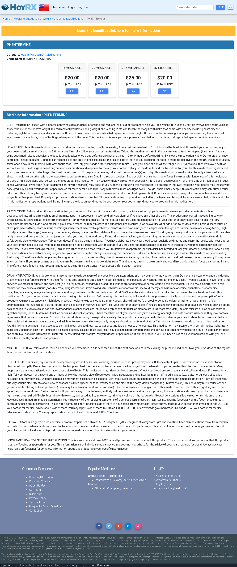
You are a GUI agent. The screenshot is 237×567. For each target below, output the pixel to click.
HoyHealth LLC (178, 488)
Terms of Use (37, 502)
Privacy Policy (37, 498)
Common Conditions (41, 481)
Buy (72, 91)
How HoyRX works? (41, 477)
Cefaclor (127, 488)
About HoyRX (37, 485)
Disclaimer (35, 494)
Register (83, 7)
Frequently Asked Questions (46, 506)
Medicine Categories (26, 18)
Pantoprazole (103, 480)
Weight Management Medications (63, 18)
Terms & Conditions (98, 565)
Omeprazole (138, 480)
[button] (220, 7)
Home (6, 18)
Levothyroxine (121, 480)
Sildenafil (100, 488)
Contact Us (36, 510)
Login (71, 7)
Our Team (35, 489)
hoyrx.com (6, 565)
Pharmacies (58, 7)
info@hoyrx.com (164, 484)
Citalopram (113, 488)
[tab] (118, 31)
